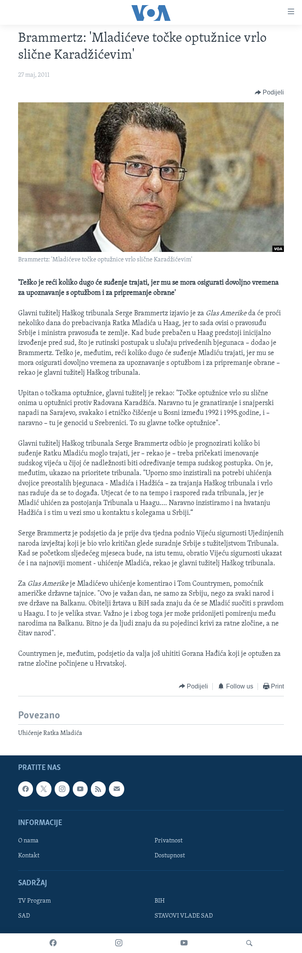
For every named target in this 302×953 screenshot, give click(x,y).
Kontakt (28, 856)
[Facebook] (53, 943)
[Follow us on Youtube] (80, 789)
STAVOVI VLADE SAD (184, 916)
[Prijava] (116, 789)
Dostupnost (170, 856)
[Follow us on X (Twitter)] (43, 789)
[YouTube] (184, 943)
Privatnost (168, 841)
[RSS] (98, 789)
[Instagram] (119, 943)
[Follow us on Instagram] (62, 789)
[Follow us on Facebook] (25, 789)
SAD (24, 916)
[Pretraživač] (249, 943)
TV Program (34, 901)
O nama (28, 841)
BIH (160, 901)
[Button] (269, 92)
